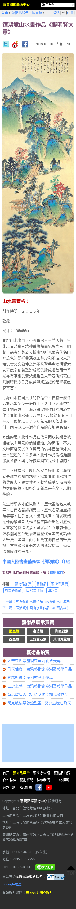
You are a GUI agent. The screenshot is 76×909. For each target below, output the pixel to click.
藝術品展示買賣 (38, 622)
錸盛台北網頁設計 (39, 893)
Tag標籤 (63, 780)
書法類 (38, 631)
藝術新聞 (26, 780)
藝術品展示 (20, 13)
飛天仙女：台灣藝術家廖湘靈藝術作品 (39, 669)
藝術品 (41, 584)
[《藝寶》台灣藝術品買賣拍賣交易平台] (16, 4)
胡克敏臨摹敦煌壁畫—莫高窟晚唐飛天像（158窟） (39, 703)
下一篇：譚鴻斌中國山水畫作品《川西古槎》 (36, 608)
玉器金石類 (38, 639)
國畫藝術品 (13, 590)
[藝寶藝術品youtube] (48, 787)
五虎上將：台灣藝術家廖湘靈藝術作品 (39, 686)
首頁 (4, 13)
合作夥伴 (9, 780)
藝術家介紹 (41, 773)
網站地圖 (9, 787)
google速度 (13, 884)
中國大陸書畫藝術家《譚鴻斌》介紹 (36, 561)
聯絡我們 (56, 573)
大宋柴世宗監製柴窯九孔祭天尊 (34, 660)
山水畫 (53, 590)
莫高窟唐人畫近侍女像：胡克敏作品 (37, 694)
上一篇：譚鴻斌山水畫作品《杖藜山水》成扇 (36, 602)
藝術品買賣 (59, 584)
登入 (56, 13)
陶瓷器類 (61, 631)
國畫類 (37, 13)
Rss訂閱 (26, 787)
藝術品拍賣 (23, 584)
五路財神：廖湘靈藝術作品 (30, 677)
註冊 (70, 13)
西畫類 (14, 639)
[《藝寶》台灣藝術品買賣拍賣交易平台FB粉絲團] (38, 787)
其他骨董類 (61, 639)
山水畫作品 (34, 590)
